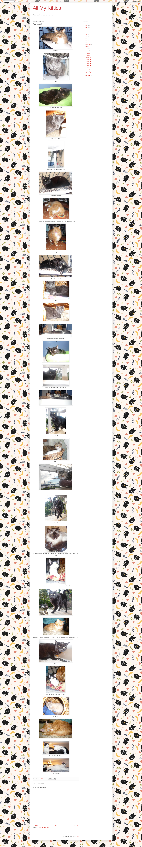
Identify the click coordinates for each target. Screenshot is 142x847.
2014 (86, 40)
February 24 (88, 55)
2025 (86, 25)
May (87, 46)
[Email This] (48, 779)
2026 (86, 23)
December (88, 44)
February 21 (88, 57)
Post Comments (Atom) (44, 827)
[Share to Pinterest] (55, 779)
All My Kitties (47, 8)
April (87, 48)
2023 (86, 29)
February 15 (88, 63)
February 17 (88, 61)
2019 (86, 36)
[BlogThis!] (50, 779)
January (88, 75)
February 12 (88, 65)
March (87, 50)
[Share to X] (51, 779)
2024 (86, 27)
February (88, 52)
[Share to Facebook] (53, 779)
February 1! (88, 72)
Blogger (77, 836)
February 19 (88, 59)
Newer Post (35, 825)
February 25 (88, 53)
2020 (86, 34)
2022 (86, 31)
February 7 (88, 67)
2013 (86, 42)
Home (56, 825)
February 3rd (89, 71)
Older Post (75, 825)
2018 (86, 38)
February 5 (88, 69)
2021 (86, 33)
